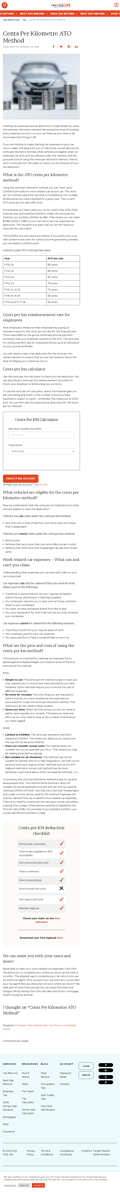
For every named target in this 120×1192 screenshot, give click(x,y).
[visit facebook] (105, 1065)
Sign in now (41, 484)
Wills (5, 1124)
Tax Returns (10, 1073)
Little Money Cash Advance (10, 1106)
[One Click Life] (61, 5)
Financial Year (15, 445)
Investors (86, 1150)
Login (86, 1066)
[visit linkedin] (105, 1070)
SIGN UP (86, 1075)
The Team (28, 1091)
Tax (24, 20)
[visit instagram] (105, 1077)
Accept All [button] (38, 1185)
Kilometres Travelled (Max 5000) (24, 429)
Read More (10, 1185)
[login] (116, 5)
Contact (64, 1084)
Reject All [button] (24, 1185)
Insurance (9, 1131)
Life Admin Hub (11, 20)
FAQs (25, 1084)
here (76, 772)
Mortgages (9, 1117)
